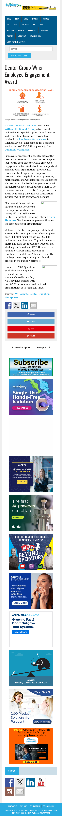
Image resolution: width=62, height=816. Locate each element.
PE (34, 24)
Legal (26, 18)
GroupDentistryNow (25, 125)
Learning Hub (35, 36)
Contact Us (12, 806)
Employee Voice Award (33, 139)
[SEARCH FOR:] (31, 48)
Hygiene (35, 18)
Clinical (46, 18)
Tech (15, 24)
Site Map (23, 806)
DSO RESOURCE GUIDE (19, 55)
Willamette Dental (26, 294)
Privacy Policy (48, 806)
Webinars (44, 30)
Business (25, 24)
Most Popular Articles (16, 42)
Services (10, 30)
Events (21, 30)
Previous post (22, 347)
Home (9, 18)
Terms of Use (35, 806)
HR (8, 24)
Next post (41, 347)
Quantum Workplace (17, 149)
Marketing (22, 36)
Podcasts (32, 30)
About (42, 24)
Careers (10, 36)
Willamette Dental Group (20, 129)
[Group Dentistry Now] (13, 5)
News (17, 18)
